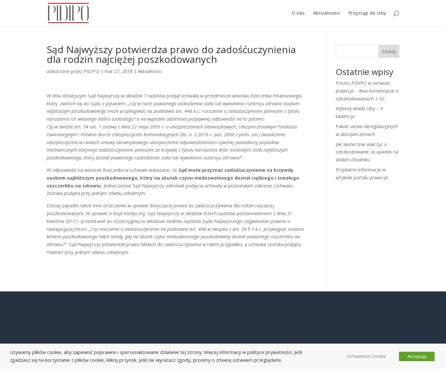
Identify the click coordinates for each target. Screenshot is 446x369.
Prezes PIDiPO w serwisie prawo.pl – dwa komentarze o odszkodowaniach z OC (367, 91)
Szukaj (389, 51)
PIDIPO (91, 71)
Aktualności (326, 13)
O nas (298, 13)
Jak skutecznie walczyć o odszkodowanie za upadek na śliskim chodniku (367, 152)
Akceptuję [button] (416, 356)
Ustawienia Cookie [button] (366, 356)
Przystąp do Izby (367, 13)
